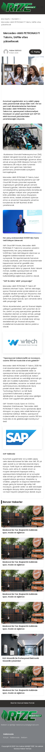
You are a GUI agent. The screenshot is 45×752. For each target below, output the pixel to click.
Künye (5, 737)
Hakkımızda (14, 737)
